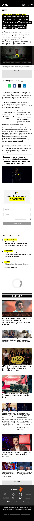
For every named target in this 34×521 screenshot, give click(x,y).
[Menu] (32, 5)
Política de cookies (25, 514)
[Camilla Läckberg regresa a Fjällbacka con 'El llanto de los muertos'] (9, 334)
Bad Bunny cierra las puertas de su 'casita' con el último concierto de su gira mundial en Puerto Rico (17, 254)
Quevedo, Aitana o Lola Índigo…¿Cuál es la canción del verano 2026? (16, 396)
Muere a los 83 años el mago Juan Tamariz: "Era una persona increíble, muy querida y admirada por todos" (16, 243)
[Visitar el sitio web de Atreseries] (13, 498)
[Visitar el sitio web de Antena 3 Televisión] (6, 494)
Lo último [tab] (21, 235)
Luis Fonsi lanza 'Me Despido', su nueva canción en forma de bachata (17, 454)
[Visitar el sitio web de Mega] (6, 498)
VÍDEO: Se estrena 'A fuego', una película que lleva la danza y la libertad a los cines (16, 368)
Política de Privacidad (20, 219)
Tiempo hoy (22, 1)
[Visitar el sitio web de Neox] (20, 494)
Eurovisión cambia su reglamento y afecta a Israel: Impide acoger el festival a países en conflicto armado (8, 473)
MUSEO (7, 262)
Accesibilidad (23, 517)
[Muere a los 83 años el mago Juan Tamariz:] (9, 407)
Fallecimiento (10, 239)
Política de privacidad (15, 514)
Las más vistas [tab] (7, 235)
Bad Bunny (9, 251)
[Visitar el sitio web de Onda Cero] (20, 498)
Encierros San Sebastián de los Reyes (10, 1)
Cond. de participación (13, 517)
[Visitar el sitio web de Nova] (28, 494)
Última (23, 5)
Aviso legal (6, 514)
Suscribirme (17, 223)
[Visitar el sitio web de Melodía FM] (8, 502)
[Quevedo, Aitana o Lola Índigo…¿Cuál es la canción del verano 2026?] (17, 384)
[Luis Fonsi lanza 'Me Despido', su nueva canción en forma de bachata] (17, 442)
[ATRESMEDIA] (17, 489)
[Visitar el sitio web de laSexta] (13, 494)
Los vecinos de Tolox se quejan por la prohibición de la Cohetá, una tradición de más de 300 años (24, 473)
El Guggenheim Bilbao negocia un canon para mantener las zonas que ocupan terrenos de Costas (17, 265)
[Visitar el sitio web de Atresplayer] (17, 502)
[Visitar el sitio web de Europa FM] (28, 498)
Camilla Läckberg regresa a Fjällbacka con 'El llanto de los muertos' (9, 340)
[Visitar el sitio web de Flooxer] (26, 502)
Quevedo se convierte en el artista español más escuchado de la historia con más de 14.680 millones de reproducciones (16, 160)
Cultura (17, 296)
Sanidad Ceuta (29, 1)
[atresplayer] (28, 5)
